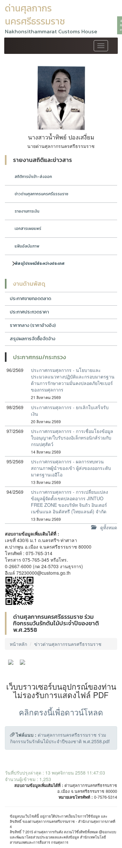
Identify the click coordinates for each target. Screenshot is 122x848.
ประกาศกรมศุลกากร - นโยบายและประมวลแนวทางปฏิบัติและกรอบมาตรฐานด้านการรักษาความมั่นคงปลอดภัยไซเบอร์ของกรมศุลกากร (73, 380)
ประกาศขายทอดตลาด (30, 298)
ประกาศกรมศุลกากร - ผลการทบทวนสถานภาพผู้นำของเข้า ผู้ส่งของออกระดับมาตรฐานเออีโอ (71, 468)
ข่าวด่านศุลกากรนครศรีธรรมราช (41, 194)
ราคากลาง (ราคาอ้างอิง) (33, 325)
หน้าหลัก (18, 644)
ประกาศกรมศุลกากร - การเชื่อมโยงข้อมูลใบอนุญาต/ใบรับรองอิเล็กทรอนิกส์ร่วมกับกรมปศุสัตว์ (72, 437)
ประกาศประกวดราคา (29, 312)
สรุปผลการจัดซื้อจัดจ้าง (32, 338)
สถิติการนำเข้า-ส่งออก (33, 177)
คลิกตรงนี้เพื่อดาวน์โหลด (61, 712)
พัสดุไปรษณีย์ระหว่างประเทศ (40, 263)
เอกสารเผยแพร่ (28, 229)
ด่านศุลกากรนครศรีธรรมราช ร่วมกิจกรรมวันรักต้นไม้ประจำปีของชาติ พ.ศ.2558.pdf (60, 737)
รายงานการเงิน (27, 211)
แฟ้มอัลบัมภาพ (27, 246)
